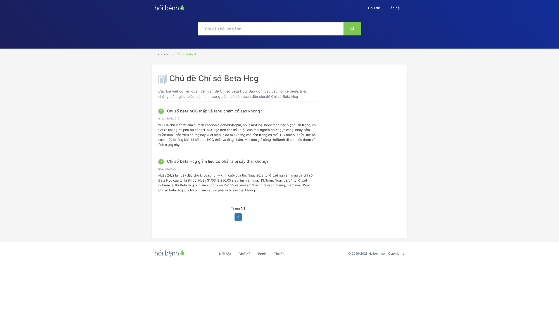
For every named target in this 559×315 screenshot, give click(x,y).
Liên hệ (394, 8)
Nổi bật (225, 254)
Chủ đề (374, 8)
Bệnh (262, 254)
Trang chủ (162, 54)
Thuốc (279, 254)
